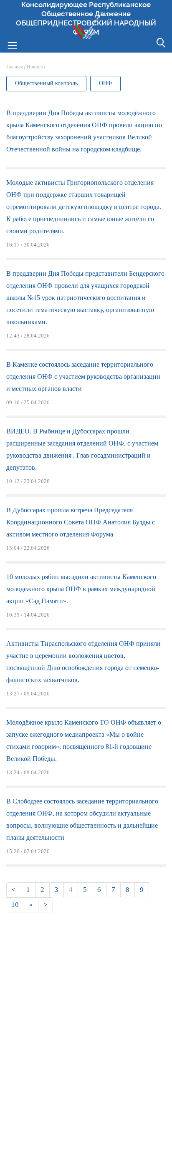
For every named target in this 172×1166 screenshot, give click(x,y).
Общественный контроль (46, 83)
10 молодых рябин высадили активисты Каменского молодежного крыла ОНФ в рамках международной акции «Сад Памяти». (81, 588)
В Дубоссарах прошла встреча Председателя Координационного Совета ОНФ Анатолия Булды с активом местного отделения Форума (80, 522)
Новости (36, 67)
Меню (12, 44)
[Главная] (86, 27)
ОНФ (105, 83)
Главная (14, 67)
